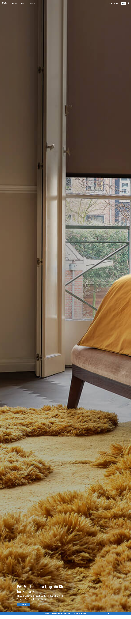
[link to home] (5, 3)
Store (123, 3)
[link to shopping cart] (128, 3)
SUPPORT (116, 3)
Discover (24, 604)
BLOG (110, 3)
